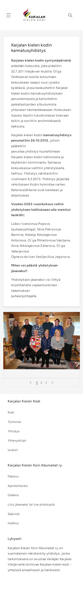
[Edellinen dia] (30, 382)
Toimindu (14, 422)
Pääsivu (13, 476)
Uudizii (13, 450)
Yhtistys (13, 431)
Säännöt (14, 514)
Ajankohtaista (18, 486)
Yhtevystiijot (17, 440)
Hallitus (13, 523)
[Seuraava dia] (52, 382)
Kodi (11, 412)
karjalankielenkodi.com (46, 597)
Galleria (13, 495)
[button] (8, 15)
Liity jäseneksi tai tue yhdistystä (31, 504)
